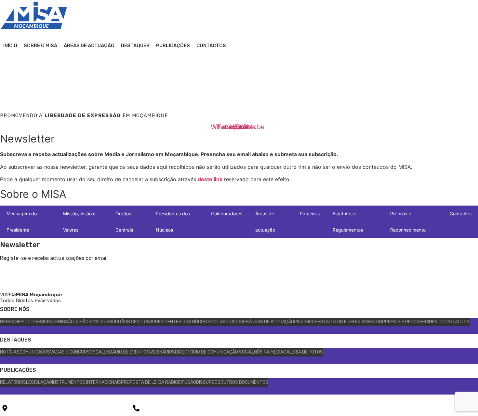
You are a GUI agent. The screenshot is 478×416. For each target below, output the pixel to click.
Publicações (173, 45)
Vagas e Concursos (73, 352)
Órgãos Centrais (124, 222)
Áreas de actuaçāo (89, 45)
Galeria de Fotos (303, 352)
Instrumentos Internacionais (86, 382)
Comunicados (35, 352)
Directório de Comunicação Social (214, 352)
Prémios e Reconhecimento (408, 222)
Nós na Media (268, 352)
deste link (210, 179)
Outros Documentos (244, 382)
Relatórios (13, 382)
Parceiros (310, 213)
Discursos (208, 382)
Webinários (162, 352)
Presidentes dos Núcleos (173, 222)
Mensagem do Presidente (22, 222)
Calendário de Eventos (122, 352)
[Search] (357, 92)
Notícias (10, 352)
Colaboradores (226, 213)
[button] (6, 65)
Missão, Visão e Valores (79, 222)
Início (10, 45)
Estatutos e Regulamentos (348, 222)
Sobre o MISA (40, 45)
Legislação (39, 382)
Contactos (211, 45)
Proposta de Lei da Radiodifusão (158, 382)
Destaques (135, 45)
